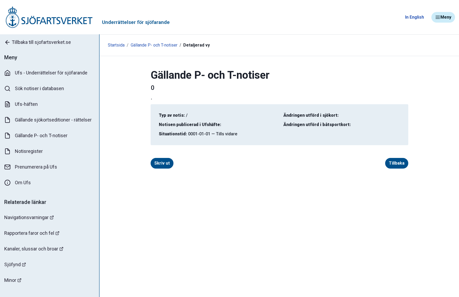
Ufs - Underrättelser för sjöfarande (51, 73)
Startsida (116, 45)
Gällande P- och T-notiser (41, 135)
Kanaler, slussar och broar (31, 249)
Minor (10, 280)
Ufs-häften (26, 104)
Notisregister (29, 151)
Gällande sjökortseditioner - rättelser (53, 120)
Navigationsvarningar (26, 217)
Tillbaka (397, 163)
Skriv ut (162, 163)
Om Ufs (23, 182)
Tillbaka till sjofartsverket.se (41, 42)
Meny (445, 17)
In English (414, 17)
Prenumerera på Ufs (36, 167)
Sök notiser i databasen (39, 88)
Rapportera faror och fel (29, 233)
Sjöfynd (12, 264)
